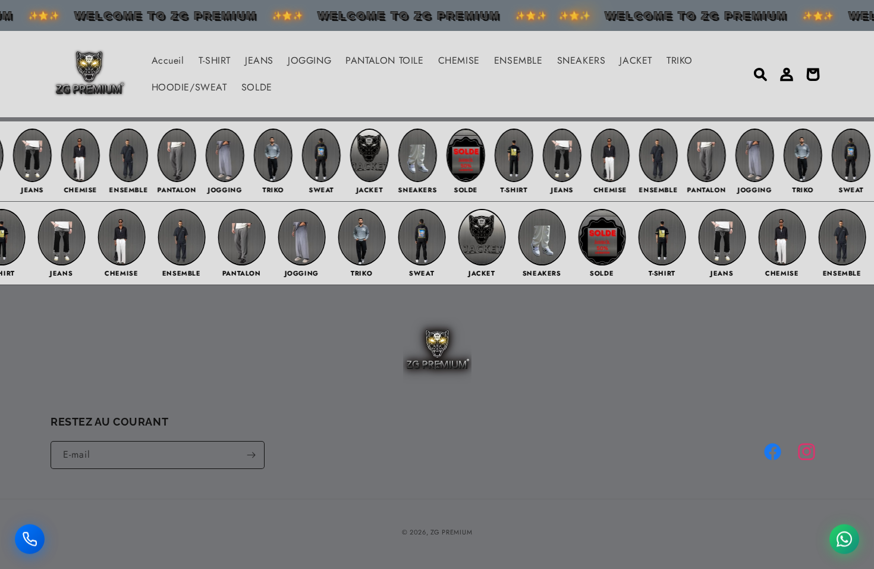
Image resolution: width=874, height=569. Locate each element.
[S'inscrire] (251, 455)
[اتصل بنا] (30, 539)
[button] (760, 74)
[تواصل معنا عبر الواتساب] (844, 539)
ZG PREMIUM (451, 532)
